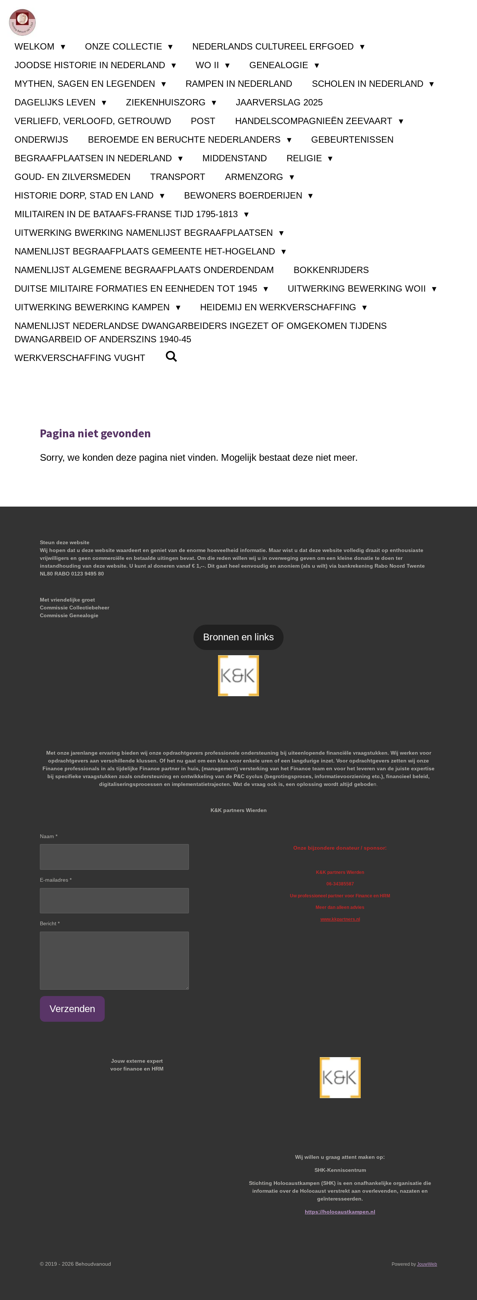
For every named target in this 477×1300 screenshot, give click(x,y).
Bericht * (50, 923)
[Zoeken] (171, 356)
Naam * (48, 836)
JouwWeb (427, 1264)
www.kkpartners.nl (340, 919)
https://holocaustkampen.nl (340, 1212)
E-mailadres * (56, 880)
